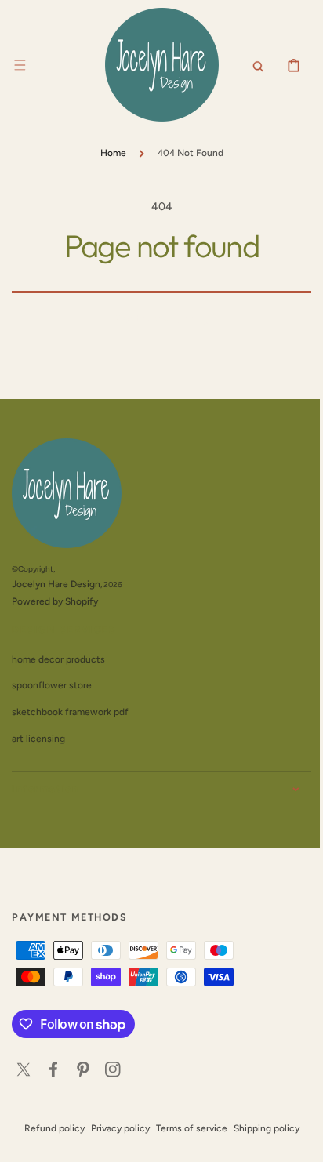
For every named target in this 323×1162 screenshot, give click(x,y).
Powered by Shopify (55, 601)
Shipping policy (260, 1128)
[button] (19, 65)
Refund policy (48, 1128)
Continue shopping (155, 318)
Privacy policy (114, 1128)
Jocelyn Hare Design (56, 584)
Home (107, 152)
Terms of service (185, 1128)
